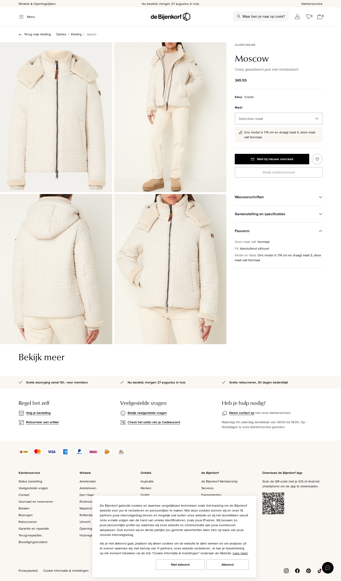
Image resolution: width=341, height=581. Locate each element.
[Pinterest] (308, 570)
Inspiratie (147, 481)
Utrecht (85, 522)
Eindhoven (87, 501)
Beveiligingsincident (33, 542)
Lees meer (240, 553)
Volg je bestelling (38, 412)
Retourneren (28, 522)
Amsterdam (88, 481)
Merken (146, 488)
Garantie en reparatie (34, 528)
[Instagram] (286, 570)
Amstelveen (88, 488)
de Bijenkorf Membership (219, 481)
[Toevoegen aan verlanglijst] (317, 159)
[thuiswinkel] (121, 454)
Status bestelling (30, 481)
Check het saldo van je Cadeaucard (154, 422)
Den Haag (87, 495)
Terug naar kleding (37, 34)
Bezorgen (26, 515)
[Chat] (328, 568)
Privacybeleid (28, 570)
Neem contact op (241, 412)
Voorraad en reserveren (36, 501)
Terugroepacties (30, 535)
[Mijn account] (297, 17)
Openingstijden (91, 528)
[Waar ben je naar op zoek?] (238, 16)
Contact (24, 495)
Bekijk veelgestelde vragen (147, 412)
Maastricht (87, 508)
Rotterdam (87, 515)
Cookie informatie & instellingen (66, 570)
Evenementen (211, 495)
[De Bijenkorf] (170, 16)
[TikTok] (319, 570)
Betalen (24, 508)
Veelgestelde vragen (33, 488)
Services (207, 488)
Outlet (145, 495)
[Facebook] (297, 570)
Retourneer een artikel (42, 422)
